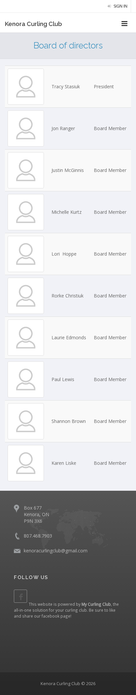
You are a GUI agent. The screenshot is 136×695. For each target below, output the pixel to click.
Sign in (120, 6)
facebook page (56, 616)
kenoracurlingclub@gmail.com (55, 550)
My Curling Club (96, 604)
